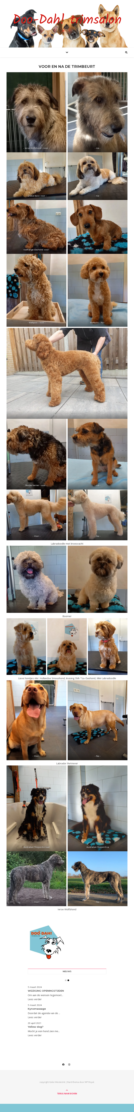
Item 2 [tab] (68, 980)
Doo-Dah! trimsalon (67, 20)
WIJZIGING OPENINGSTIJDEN (46, 990)
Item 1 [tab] (66, 980)
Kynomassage (37, 1008)
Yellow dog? (35, 1026)
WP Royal (89, 1082)
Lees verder (35, 999)
